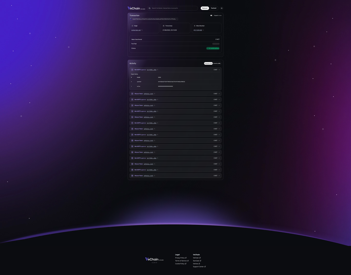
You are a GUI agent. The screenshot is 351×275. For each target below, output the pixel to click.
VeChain (196, 258)
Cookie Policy (179, 264)
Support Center (198, 267)
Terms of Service (181, 261)
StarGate (196, 261)
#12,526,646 (198, 30)
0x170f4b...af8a (151, 70)
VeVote (195, 264)
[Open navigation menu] (221, 8)
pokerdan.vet (136, 30)
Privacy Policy (180, 258)
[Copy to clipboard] (177, 19)
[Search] (149, 8)
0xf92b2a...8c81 (148, 94)
